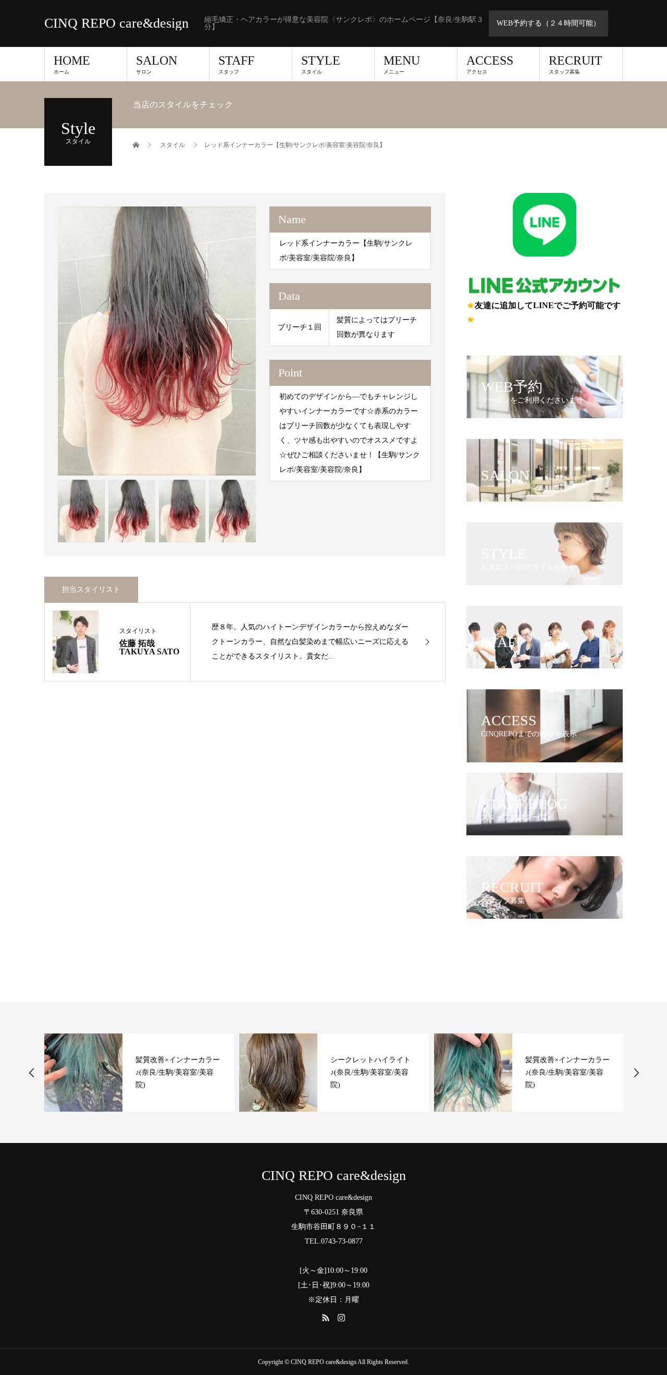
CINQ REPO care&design (116, 23)
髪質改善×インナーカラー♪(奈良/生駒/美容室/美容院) (177, 1072)
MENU (402, 64)
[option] (157, 341)
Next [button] (636, 1072)
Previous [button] (32, 1072)
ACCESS (489, 64)
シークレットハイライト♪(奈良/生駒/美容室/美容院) (370, 1072)
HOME (72, 64)
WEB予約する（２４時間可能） (548, 23)
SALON (156, 64)
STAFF (236, 64)
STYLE (320, 64)
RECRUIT (575, 64)
